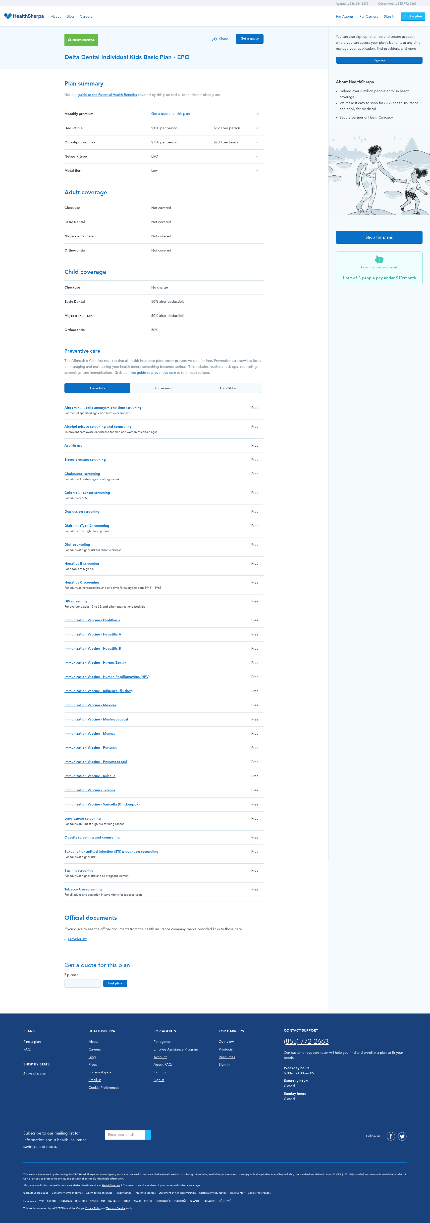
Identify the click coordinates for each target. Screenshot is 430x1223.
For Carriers (369, 16)
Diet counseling (77, 545)
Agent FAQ (163, 1064)
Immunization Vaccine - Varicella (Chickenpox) (102, 804)
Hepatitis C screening (81, 582)
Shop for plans (379, 237)
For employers (100, 1072)
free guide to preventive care (153, 373)
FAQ (27, 1049)
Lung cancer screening (82, 818)
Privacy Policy (93, 1208)
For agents (162, 1042)
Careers (86, 16)
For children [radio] (228, 388)
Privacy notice (124, 1192)
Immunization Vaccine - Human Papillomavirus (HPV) (107, 677)
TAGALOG (209, 1201)
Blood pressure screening (85, 460)
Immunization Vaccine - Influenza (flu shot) (98, 691)
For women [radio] (163, 388)
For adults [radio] (97, 388)
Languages (29, 1201)
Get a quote (250, 38)
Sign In (224, 1064)
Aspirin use (73, 445)
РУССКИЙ (180, 1201)
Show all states (34, 1074)
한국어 (137, 1201)
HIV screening (75, 601)
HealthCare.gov (111, 1185)
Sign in (389, 16)
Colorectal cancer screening (87, 493)
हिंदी (103, 1201)
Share (223, 39)
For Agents (345, 16)
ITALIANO (113, 1201)
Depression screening (82, 511)
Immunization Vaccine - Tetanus (89, 790)
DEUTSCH (81, 1201)
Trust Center (237, 1192)
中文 (41, 1201)
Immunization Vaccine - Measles (90, 705)
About (56, 16)
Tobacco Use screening (83, 889)
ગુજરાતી (94, 1201)
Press (93, 1064)
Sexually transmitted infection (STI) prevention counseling (111, 851)
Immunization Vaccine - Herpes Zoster (95, 663)
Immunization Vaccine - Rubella (89, 776)
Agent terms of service (99, 1192)
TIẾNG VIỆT (225, 1201)
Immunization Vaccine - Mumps (89, 733)
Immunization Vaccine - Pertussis (90, 748)
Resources (227, 1057)
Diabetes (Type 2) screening (86, 526)
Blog (70, 16)
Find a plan (413, 16)
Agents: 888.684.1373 (352, 3)
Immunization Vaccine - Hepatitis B (92, 648)
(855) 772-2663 (306, 1041)
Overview (226, 1042)
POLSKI (148, 1201)
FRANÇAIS (65, 1201)
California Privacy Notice (213, 1192)
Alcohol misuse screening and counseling (98, 426)
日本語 (126, 1201)
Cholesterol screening (82, 474)
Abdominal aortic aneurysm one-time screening (103, 408)
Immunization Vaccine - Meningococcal (96, 719)
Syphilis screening (79, 870)
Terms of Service (115, 1208)
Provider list (77, 939)
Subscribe (148, 1135)
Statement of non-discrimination (177, 1192)
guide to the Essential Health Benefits (107, 95)
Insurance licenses (145, 1192)
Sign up (379, 60)
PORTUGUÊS (163, 1201)
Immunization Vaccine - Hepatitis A (92, 634)
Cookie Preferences (104, 1088)
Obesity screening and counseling (92, 837)
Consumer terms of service (67, 1192)
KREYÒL (51, 1201)
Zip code (71, 975)
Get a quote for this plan (170, 114)
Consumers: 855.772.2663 (397, 3)
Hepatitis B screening (81, 563)
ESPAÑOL (194, 1201)
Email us (95, 1080)
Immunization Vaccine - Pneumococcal (95, 762)
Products (226, 1049)
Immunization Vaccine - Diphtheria (92, 620)
